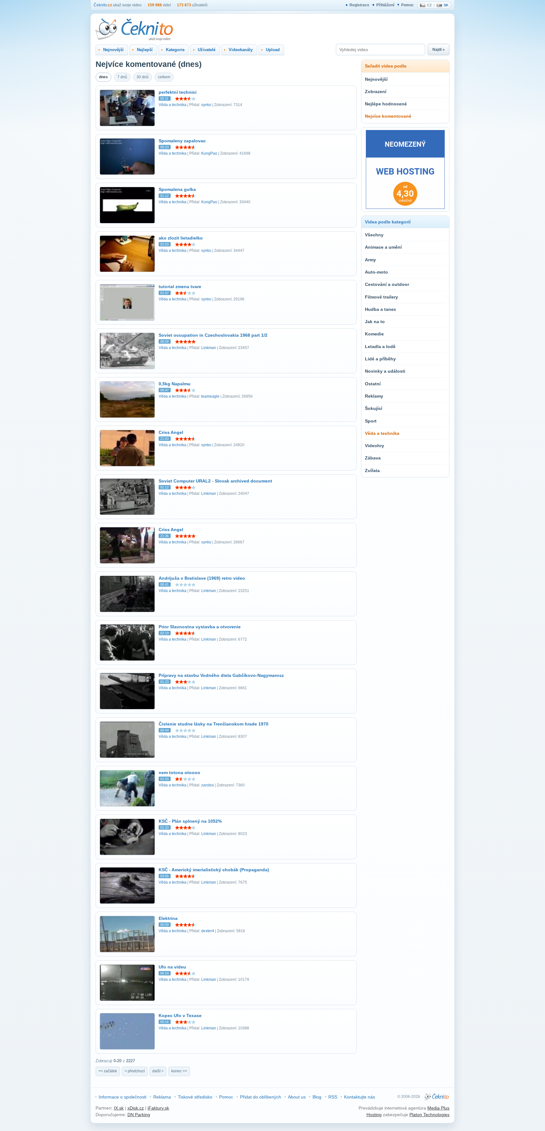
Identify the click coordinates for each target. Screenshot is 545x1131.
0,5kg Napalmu (174, 383)
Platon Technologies (429, 1114)
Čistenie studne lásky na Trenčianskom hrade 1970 (213, 723)
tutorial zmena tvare (180, 286)
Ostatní (373, 383)
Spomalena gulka (177, 189)
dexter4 (207, 931)
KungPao (209, 153)
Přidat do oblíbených (260, 1096)
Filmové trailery (381, 296)
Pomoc (407, 5)
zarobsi (207, 785)
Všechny (374, 234)
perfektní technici (177, 92)
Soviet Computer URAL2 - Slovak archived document (215, 480)
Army (370, 259)
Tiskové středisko (195, 1096)
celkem (164, 77)
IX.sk (119, 1107)
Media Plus (438, 1107)
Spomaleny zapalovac (182, 140)
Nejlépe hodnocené (386, 103)
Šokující (373, 408)
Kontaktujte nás (359, 1096)
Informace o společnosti (122, 1096)
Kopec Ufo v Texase (180, 1015)
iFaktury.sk (158, 1107)
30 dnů (143, 77)
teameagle (210, 396)
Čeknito (103, 5)
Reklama (162, 1096)
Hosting (374, 1114)
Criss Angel (171, 432)
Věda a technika (172, 105)
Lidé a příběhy (380, 358)
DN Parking (138, 1114)
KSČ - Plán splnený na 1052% (190, 821)
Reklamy (374, 396)
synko (206, 105)
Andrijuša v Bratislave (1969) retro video (202, 578)
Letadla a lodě (380, 346)
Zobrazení (375, 91)
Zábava (373, 457)
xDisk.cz (135, 1107)
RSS (332, 1096)
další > (158, 1071)
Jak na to (375, 321)
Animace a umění (383, 247)
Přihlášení (385, 5)
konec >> (179, 1071)
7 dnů (122, 77)
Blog (317, 1096)
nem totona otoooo (179, 772)
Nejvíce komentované (388, 116)
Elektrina (168, 918)
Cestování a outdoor (387, 284)
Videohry (374, 445)
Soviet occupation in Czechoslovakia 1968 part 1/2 (213, 335)
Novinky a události (385, 371)
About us (297, 1096)
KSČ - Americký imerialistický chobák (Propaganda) (214, 869)
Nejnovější (376, 79)
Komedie (374, 333)
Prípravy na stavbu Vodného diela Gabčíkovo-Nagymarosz (221, 675)
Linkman (208, 348)
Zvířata (372, 470)
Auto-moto (376, 272)
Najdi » (438, 49)
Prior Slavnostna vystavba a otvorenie (200, 626)
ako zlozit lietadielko (181, 237)
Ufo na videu (172, 966)
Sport (371, 420)
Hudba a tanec (380, 309)
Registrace (359, 5)
